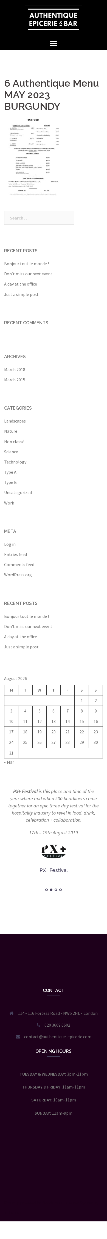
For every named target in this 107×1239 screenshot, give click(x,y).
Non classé (14, 441)
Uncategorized (18, 492)
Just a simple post (21, 294)
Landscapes (15, 421)
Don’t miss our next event (28, 273)
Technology (15, 462)
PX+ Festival (25, 791)
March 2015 (14, 379)
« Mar (9, 762)
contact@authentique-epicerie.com (57, 1036)
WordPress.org (18, 574)
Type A (10, 472)
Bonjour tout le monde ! (26, 263)
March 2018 (14, 369)
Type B (10, 482)
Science (11, 451)
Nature (10, 431)
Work (9, 503)
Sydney (86, 1202)
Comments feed (19, 564)
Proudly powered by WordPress (33, 1202)
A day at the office (20, 284)
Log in (10, 544)
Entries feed (15, 554)
